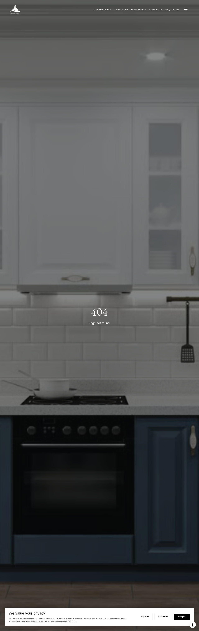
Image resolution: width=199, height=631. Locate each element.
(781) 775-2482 (172, 9)
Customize (163, 617)
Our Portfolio (102, 9)
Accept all (182, 617)
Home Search (138, 9)
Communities (121, 9)
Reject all (145, 617)
